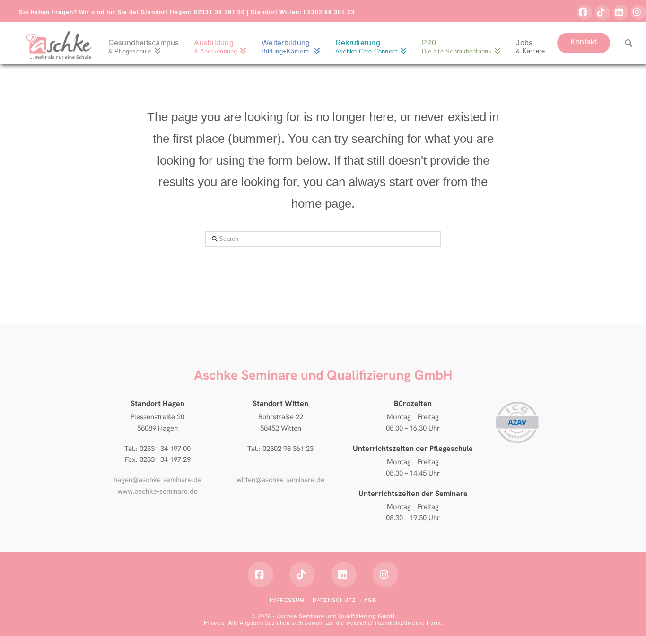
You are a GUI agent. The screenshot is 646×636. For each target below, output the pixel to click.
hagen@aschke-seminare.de (157, 480)
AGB (370, 600)
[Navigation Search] (625, 43)
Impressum (287, 600)
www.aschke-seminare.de (157, 491)
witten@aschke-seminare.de (280, 480)
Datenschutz (334, 600)
